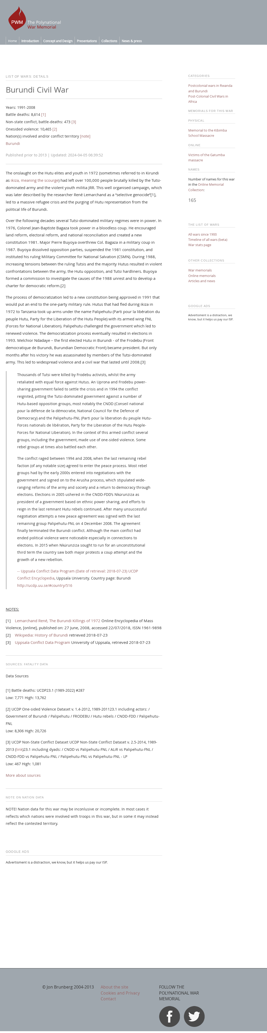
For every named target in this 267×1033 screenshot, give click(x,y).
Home (12, 41)
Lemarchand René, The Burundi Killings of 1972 (57, 620)
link (19, 749)
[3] (73, 122)
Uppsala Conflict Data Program (42, 642)
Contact (108, 999)
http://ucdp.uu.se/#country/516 (44, 585)
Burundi (13, 143)
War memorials (200, 270)
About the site (114, 987)
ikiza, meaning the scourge (34, 180)
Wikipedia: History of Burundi (41, 635)
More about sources (23, 775)
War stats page (199, 244)
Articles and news (201, 281)
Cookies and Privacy (120, 993)
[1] (43, 114)
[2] (54, 129)
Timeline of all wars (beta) (207, 239)
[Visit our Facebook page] (169, 1025)
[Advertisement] (84, 905)
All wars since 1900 (202, 234)
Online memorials (202, 275)
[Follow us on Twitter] (194, 1025)
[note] (85, 136)
